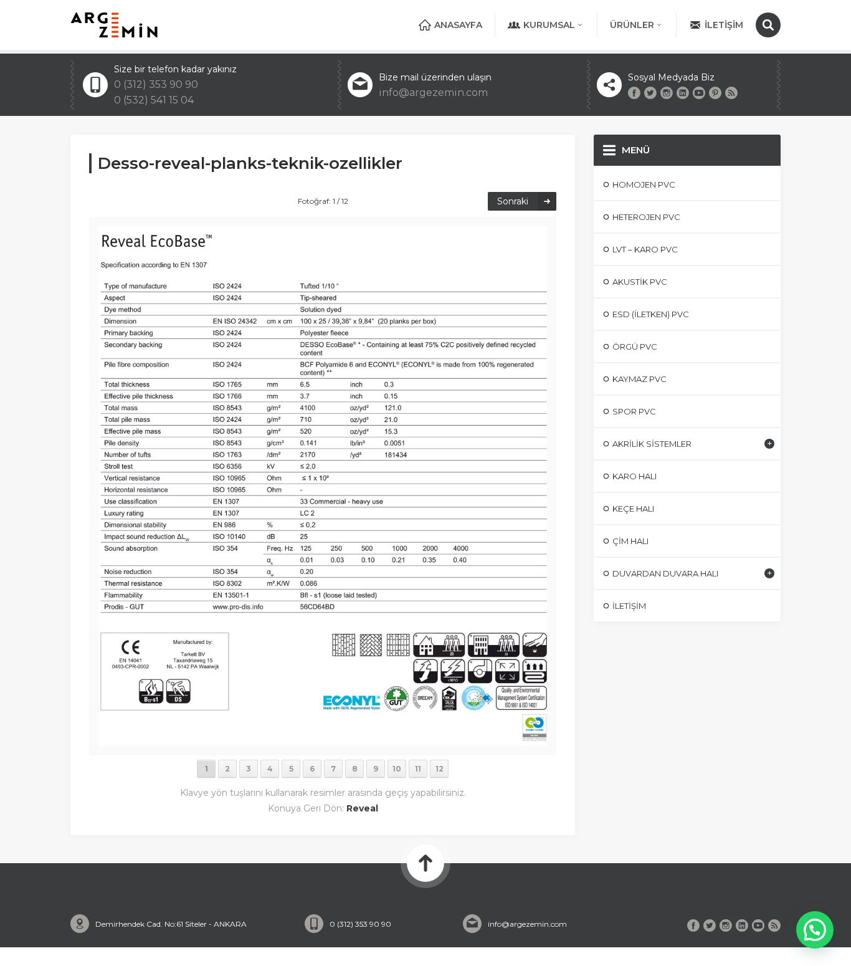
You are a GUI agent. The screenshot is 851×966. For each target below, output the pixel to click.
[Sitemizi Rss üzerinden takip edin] (731, 93)
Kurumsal (549, 25)
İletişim (724, 25)
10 (396, 768)
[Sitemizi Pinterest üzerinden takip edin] (715, 93)
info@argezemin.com (433, 92)
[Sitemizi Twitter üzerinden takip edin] (650, 93)
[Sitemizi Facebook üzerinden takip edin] (634, 93)
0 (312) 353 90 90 (156, 84)
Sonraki (512, 201)
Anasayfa (458, 25)
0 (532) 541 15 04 (154, 100)
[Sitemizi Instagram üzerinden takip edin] (666, 93)
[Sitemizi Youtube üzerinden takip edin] (699, 93)
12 (439, 768)
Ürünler (632, 25)
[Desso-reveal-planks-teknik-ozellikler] (322, 740)
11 (418, 768)
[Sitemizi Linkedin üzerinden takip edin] (683, 93)
